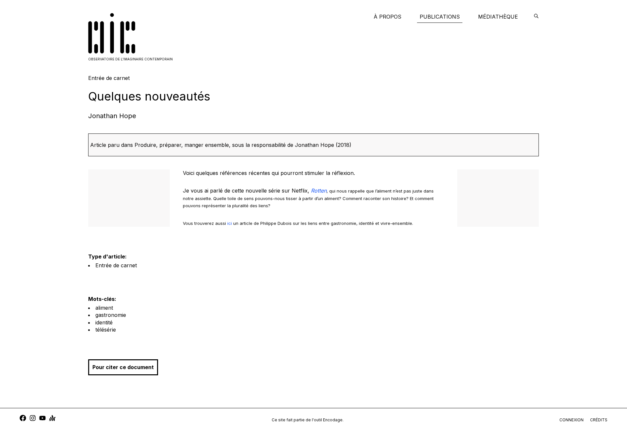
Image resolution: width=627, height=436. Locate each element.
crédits (598, 419)
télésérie (105, 329)
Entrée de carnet (116, 265)
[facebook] (23, 419)
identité (104, 322)
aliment (104, 307)
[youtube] (42, 419)
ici (229, 223)
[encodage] (536, 16)
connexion (571, 419)
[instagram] (32, 419)
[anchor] (52, 419)
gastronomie (110, 315)
